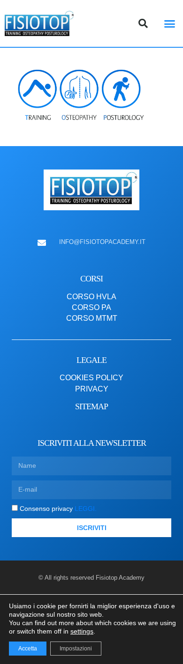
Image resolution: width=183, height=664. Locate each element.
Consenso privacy (58, 508)
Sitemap (91, 406)
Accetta (27, 648)
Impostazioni (76, 648)
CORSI (91, 278)
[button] (170, 23)
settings (81, 631)
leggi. (85, 508)
